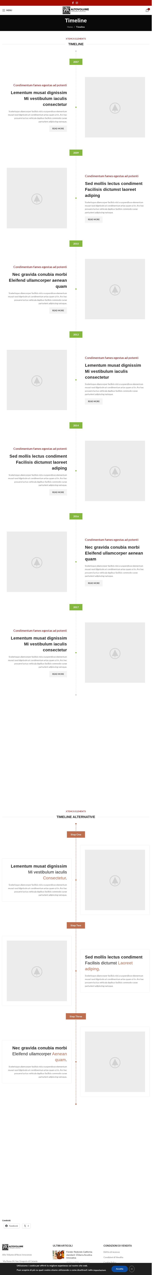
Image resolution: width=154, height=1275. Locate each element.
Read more (58, 128)
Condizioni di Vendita (113, 1257)
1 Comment (85, 1262)
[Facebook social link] (73, 3)
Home (70, 27)
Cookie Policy (109, 1262)
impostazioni (99, 1270)
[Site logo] (76, 10)
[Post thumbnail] (58, 1257)
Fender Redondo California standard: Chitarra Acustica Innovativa (79, 1255)
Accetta (119, 1268)
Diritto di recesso (111, 1252)
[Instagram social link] (77, 3)
